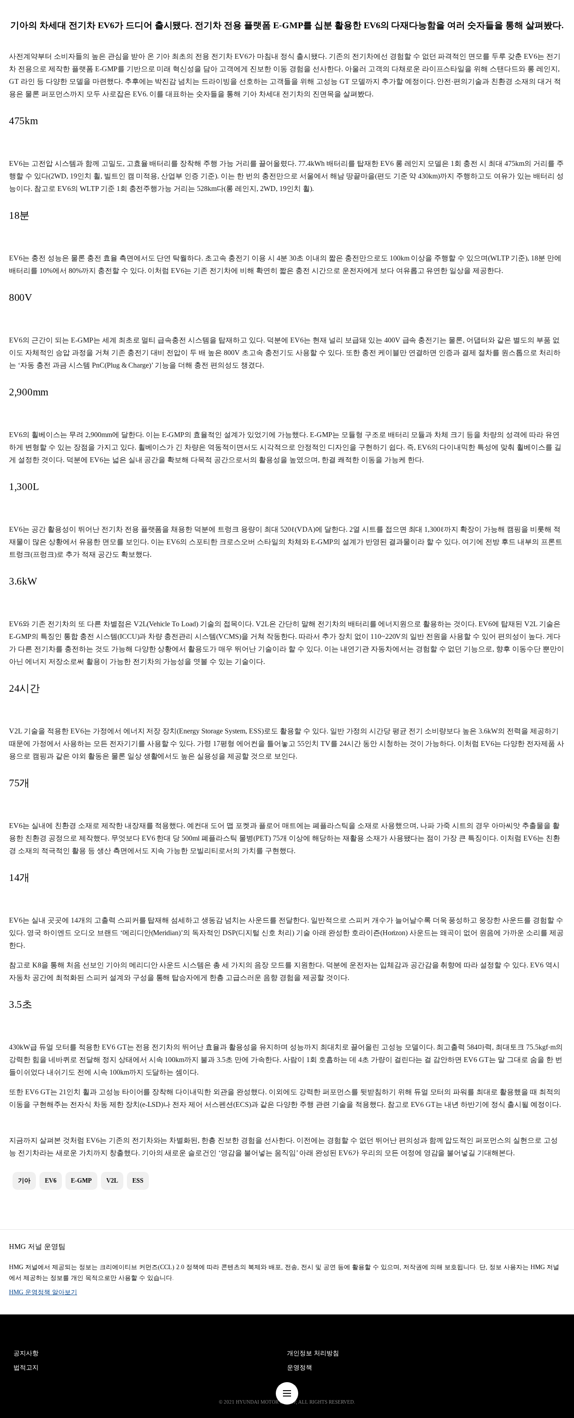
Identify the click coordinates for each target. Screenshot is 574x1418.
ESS (138, 1180)
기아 (24, 1180)
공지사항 (26, 1353)
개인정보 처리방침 (313, 1353)
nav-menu (287, 1393)
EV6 (51, 1180)
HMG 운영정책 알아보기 (43, 1292)
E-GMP (81, 1180)
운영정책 (299, 1367)
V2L (112, 1180)
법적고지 (26, 1367)
